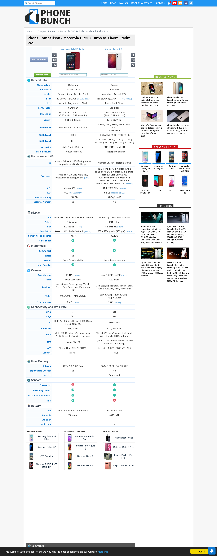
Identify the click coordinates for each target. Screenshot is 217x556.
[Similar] (87, 178)
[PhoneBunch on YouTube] (174, 4)
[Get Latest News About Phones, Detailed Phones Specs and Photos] (32, 17)
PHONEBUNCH (56, 17)
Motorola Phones (74, 431)
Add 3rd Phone (39, 59)
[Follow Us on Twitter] (190, 4)
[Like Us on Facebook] (185, 4)
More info (103, 551)
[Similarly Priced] (83, 99)
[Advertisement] (139, 17)
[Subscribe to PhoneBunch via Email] (180, 4)
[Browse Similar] (75, 193)
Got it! (201, 551)
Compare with (34, 431)
